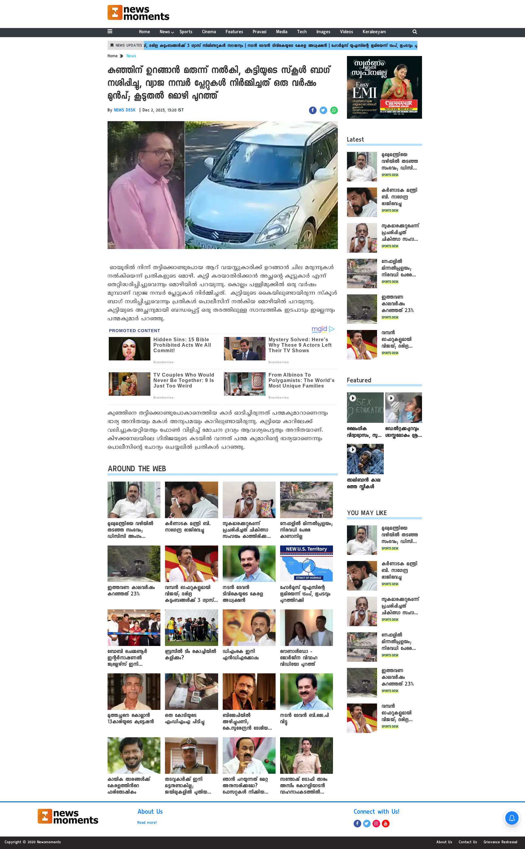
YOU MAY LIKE (367, 514)
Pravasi (259, 32)
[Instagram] (376, 823)
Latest (355, 140)
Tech (302, 32)
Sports (186, 32)
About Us (150, 812)
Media (281, 32)
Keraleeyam (374, 32)
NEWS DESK (125, 110)
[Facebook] (357, 823)
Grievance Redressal (500, 842)
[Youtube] (385, 823)
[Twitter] (367, 823)
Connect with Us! (376, 812)
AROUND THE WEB (137, 470)
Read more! (147, 823)
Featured (359, 381)
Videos (346, 32)
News (165, 32)
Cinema (209, 32)
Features (234, 32)
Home (144, 32)
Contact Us (468, 842)
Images (323, 32)
